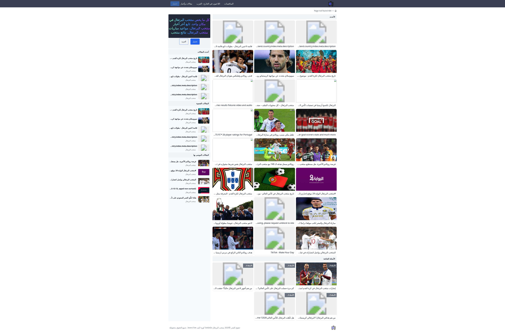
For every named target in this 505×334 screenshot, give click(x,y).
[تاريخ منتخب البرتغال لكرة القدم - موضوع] (203, 60)
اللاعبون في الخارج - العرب (208, 3)
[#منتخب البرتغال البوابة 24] (203, 172)
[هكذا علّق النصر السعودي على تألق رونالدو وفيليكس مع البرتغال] (203, 199)
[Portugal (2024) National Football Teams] (203, 96)
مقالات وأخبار (186, 3)
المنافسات (228, 3)
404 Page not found (322, 10)
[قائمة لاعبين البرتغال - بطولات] (203, 78)
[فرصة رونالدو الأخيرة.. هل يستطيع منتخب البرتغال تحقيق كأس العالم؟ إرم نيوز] (203, 163)
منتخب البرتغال (190, 62)
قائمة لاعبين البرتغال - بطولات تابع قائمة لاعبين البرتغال (176, 76)
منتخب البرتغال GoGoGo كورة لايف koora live (206, 327)
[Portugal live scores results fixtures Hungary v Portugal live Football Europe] (203, 190)
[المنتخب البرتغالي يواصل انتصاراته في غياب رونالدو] (203, 181)
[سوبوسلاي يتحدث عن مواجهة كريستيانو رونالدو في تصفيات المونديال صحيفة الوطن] (203, 69)
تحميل (175, 3)
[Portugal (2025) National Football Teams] (203, 87)
